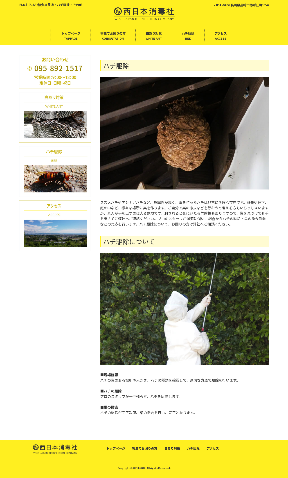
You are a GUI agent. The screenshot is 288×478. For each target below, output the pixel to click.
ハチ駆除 (193, 448)
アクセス (213, 448)
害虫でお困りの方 (144, 448)
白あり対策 (172, 448)
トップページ (115, 448)
